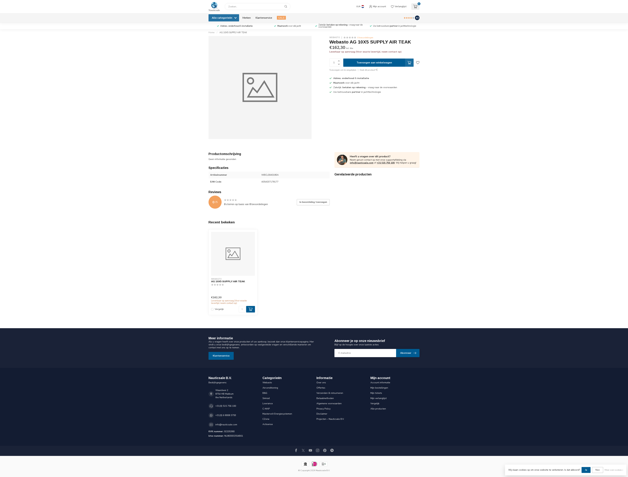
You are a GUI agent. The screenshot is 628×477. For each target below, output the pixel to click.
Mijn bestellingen (379, 387)
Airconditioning (270, 387)
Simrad (266, 398)
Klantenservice (263, 17)
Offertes (320, 387)
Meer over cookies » (614, 469)
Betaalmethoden (325, 398)
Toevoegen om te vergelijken (342, 70)
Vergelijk (219, 309)
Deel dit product (367, 70)
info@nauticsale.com (361, 162)
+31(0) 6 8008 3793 (225, 415)
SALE (281, 17)
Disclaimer (321, 413)
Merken (246, 17)
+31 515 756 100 (386, 162)
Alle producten (378, 408)
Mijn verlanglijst (378, 398)
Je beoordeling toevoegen (313, 202)
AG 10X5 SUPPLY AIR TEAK (233, 32)
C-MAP (266, 408)
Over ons (321, 382)
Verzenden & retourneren (329, 393)
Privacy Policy (323, 408)
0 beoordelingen (365, 37)
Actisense (267, 424)
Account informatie (380, 382)
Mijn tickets (376, 393)
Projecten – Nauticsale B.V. (330, 419)
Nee (597, 469)
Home (212, 32)
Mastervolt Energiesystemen (277, 413)
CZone (265, 419)
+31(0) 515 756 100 (225, 406)
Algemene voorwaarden (329, 403)
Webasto (334, 37)
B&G (264, 393)
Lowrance (267, 403)
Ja (586, 469)
